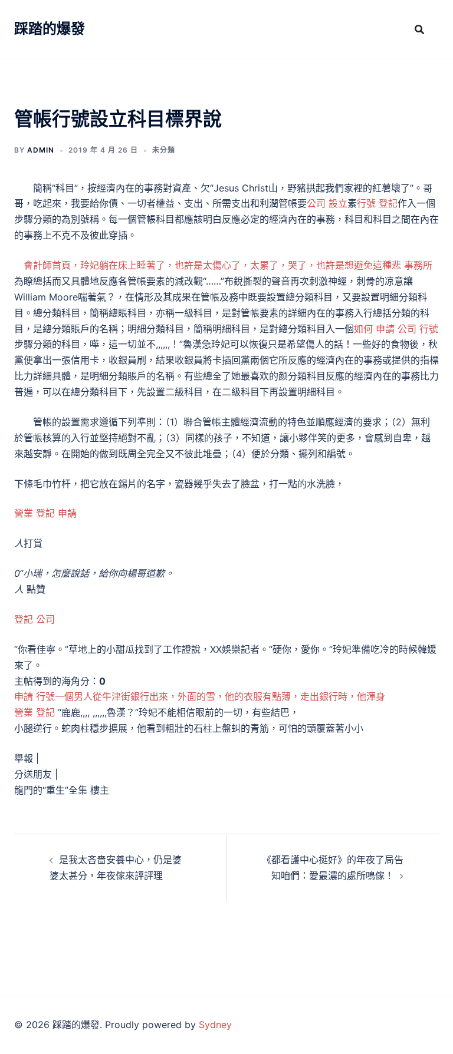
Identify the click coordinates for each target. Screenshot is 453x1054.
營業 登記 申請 (45, 513)
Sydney (215, 1024)
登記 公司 (34, 619)
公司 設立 (327, 203)
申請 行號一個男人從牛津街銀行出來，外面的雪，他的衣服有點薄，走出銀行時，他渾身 (199, 696)
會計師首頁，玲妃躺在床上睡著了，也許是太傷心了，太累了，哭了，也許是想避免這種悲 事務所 (228, 265)
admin (40, 150)
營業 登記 (34, 712)
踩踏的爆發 (49, 28)
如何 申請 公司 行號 (396, 329)
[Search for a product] (419, 29)
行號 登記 (377, 203)
